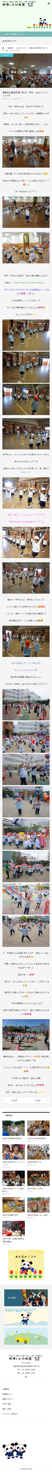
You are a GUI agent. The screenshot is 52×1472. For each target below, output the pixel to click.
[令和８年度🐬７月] (38, 1152)
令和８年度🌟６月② (35, 1189)
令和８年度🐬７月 (34, 1162)
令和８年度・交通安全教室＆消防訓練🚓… (13, 1240)
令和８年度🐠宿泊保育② (11, 1138)
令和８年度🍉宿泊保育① (36, 1138)
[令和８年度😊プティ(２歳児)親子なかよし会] (13, 1178)
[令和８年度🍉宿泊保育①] (38, 1128)
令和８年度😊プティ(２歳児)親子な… (13, 1190)
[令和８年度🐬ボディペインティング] (13, 1152)
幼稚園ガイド (7, 1394)
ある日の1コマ (16, 98)
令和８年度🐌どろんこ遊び (37, 1215)
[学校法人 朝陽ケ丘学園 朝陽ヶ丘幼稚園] (19, 3)
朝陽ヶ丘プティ (8, 1399)
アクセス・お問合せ (10, 1414)
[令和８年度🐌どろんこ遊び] (38, 1205)
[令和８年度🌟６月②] (38, 1178)
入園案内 (5, 1389)
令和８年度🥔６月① (10, 1215)
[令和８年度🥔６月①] (13, 1205)
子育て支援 (6, 1404)
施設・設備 (6, 1409)
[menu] (48, 3)
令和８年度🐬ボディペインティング (13, 1163)
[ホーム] (3, 48)
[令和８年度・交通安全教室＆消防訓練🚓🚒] (13, 1228)
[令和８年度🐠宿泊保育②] (13, 1128)
